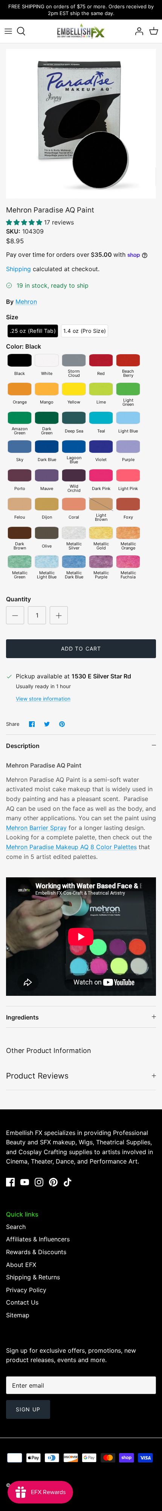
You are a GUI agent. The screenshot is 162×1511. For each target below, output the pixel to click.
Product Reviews (37, 1075)
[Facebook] (10, 1182)
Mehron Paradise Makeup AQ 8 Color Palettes (71, 847)
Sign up (28, 1409)
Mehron (26, 301)
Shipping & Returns (33, 1277)
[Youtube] (24, 1182)
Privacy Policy (26, 1290)
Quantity (18, 599)
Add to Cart (81, 648)
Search (16, 1226)
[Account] (137, 31)
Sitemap (17, 1315)
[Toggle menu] (8, 31)
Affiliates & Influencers (38, 1239)
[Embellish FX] (81, 31)
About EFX (21, 1264)
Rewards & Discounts (36, 1252)
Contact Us (22, 1302)
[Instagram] (39, 1182)
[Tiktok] (67, 1182)
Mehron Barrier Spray (36, 827)
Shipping (18, 269)
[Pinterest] (53, 1182)
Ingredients (22, 1017)
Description (23, 745)
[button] (25, 222)
